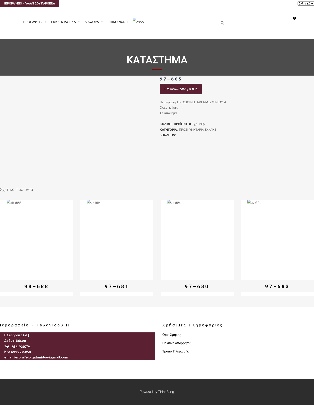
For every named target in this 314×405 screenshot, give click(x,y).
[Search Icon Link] (222, 24)
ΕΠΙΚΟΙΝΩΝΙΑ (118, 22)
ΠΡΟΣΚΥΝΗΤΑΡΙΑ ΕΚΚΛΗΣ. (198, 129)
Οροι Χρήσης (171, 335)
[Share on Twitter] (183, 135)
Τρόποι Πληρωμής (175, 351)
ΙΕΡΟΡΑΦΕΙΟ (32, 22)
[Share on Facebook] (179, 135)
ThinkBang (166, 392)
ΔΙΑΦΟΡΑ (92, 22)
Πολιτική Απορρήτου (176, 343)
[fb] (1, 365)
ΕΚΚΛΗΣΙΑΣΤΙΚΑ (63, 22)
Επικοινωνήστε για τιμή (180, 89)
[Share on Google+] (188, 135)
